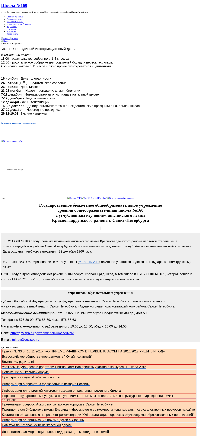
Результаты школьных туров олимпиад (18, 123)
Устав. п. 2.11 (89, 262)
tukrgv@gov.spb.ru (25, 339)
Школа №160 (14, 5)
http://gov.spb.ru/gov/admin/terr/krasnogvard (42, 333)
